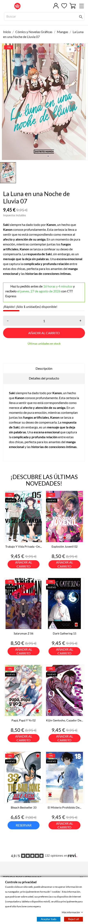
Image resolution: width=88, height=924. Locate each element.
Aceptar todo (48, 919)
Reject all (73, 919)
